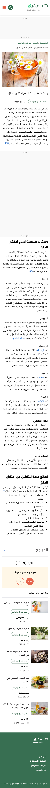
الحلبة (41, 378)
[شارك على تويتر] (24, 563)
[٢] (6, 142)
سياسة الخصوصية (38, 765)
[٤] (30, 270)
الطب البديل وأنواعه (38, 101)
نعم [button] (30, 581)
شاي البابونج (18, 338)
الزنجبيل (40, 350)
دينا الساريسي (22, 617)
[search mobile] (10, 7)
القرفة (41, 401)
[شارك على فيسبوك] (18, 563)
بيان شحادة (24, 693)
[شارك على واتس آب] (31, 563)
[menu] (4, 7)
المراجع (42, 549)
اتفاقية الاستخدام (38, 761)
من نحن (42, 756)
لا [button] (20, 581)
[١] (8, 142)
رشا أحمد (25, 640)
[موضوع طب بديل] (37, 7)
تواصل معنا (41, 770)
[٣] (32, 270)
